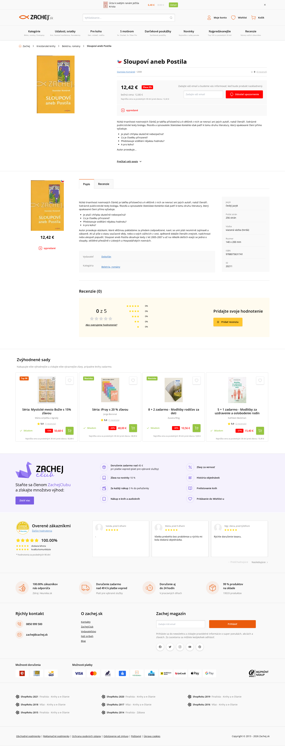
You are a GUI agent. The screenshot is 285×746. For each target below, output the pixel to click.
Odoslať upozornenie (247, 94)
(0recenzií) (261, 71)
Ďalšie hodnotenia (42, 530)
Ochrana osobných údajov (86, 736)
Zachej (26, 46)
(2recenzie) (240, 423)
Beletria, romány (71, 46)
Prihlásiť (232, 624)
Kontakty (86, 621)
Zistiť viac (24, 500)
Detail (173, 4)
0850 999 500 (34, 624)
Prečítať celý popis (127, 161)
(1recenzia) (50, 423)
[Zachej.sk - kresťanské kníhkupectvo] (36, 17)
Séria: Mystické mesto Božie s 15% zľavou (46, 411)
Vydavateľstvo (88, 631)
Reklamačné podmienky (56, 736)
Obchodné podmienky (28, 736)
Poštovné (136, 736)
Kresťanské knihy (46, 46)
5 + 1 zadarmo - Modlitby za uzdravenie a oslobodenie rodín (237, 411)
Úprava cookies (152, 736)
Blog (83, 641)
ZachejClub (87, 626)
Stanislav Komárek (126, 71)
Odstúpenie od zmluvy (116, 736)
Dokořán (106, 256)
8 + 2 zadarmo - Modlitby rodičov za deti (173, 411)
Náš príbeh (87, 636)
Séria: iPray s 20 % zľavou (110, 409)
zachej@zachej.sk (37, 634)
